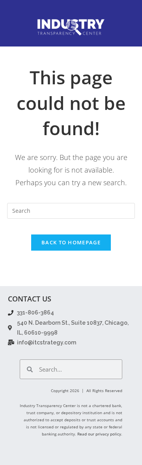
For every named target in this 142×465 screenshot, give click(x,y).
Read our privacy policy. (99, 434)
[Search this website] (71, 210)
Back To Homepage (71, 242)
